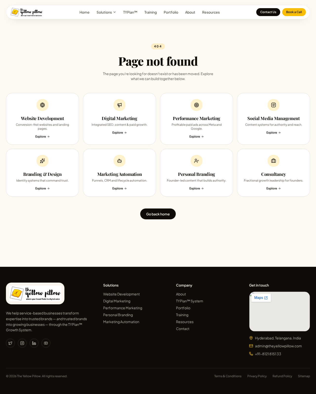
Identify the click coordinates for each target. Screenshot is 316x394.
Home (84, 12)
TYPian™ (130, 12)
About (190, 12)
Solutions (104, 12)
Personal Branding (118, 314)
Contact (182, 328)
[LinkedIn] (34, 343)
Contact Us (268, 12)
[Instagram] (22, 343)
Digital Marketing (116, 301)
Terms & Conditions (227, 376)
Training (150, 12)
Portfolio (171, 12)
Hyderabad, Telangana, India (278, 338)
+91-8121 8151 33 (268, 354)
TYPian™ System (189, 301)
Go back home (158, 214)
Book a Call (294, 12)
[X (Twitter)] (10, 343)
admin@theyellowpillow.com (278, 346)
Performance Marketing (122, 308)
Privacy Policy (257, 376)
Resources (211, 12)
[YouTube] (45, 343)
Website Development (121, 294)
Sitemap (304, 376)
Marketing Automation (121, 321)
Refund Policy (282, 376)
